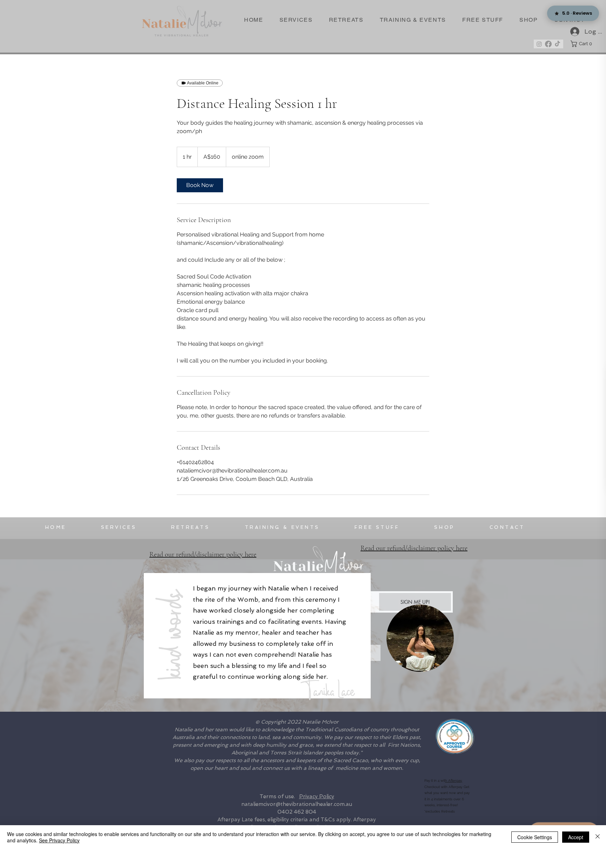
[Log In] (571, 31)
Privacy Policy (316, 796)
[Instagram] (539, 44)
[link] (200, 185)
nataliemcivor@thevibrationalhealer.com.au (296, 804)
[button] (583, 44)
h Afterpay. (453, 780)
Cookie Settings (534, 837)
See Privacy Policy (59, 840)
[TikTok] (557, 44)
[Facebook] (548, 44)
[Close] (597, 837)
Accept (575, 837)
